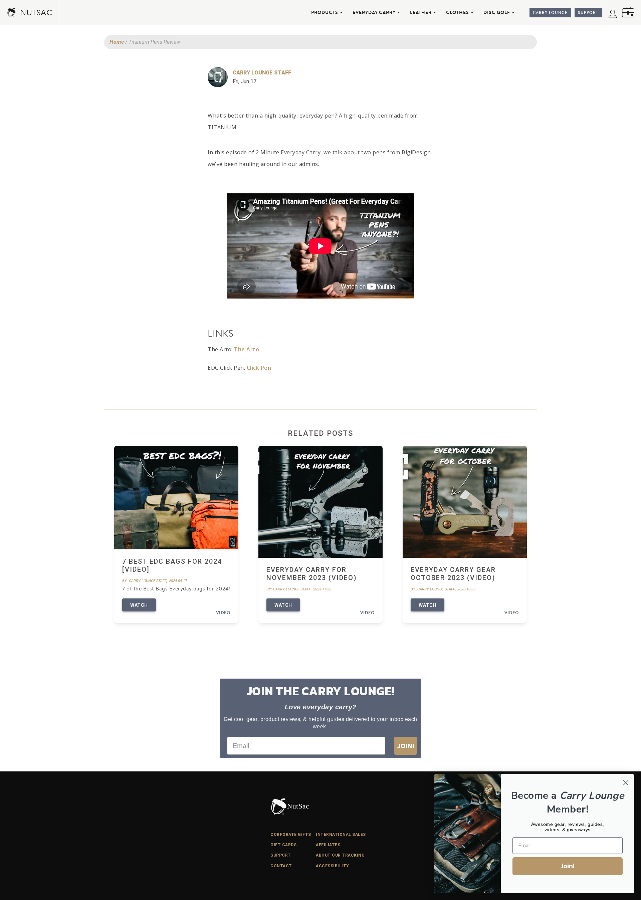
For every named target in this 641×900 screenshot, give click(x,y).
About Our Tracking (340, 855)
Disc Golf (496, 12)
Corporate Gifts (290, 834)
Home (117, 42)
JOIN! (405, 746)
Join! (568, 866)
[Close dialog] (626, 782)
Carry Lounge (550, 12)
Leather (421, 12)
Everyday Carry (374, 12)
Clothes (457, 12)
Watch (139, 605)
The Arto (246, 349)
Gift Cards (283, 845)
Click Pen (259, 367)
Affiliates (328, 845)
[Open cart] (628, 12)
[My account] (613, 13)
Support (588, 12)
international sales (341, 834)
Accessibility (332, 866)
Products (324, 12)
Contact (281, 866)
